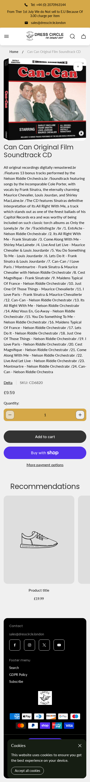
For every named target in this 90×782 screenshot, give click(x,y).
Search (14, 668)
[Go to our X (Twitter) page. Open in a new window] (44, 645)
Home (13, 52)
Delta (8, 382)
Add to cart (45, 436)
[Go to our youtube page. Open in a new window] (59, 645)
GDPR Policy (18, 675)
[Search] (72, 36)
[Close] (80, 745)
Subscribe (16, 681)
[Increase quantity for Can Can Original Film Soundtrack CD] (80, 414)
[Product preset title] (39, 540)
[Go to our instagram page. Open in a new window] (29, 645)
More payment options (45, 465)
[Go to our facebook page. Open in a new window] (14, 645)
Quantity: (11, 403)
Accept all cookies (27, 771)
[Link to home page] (45, 698)
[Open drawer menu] (6, 36)
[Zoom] (78, 66)
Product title (39, 590)
